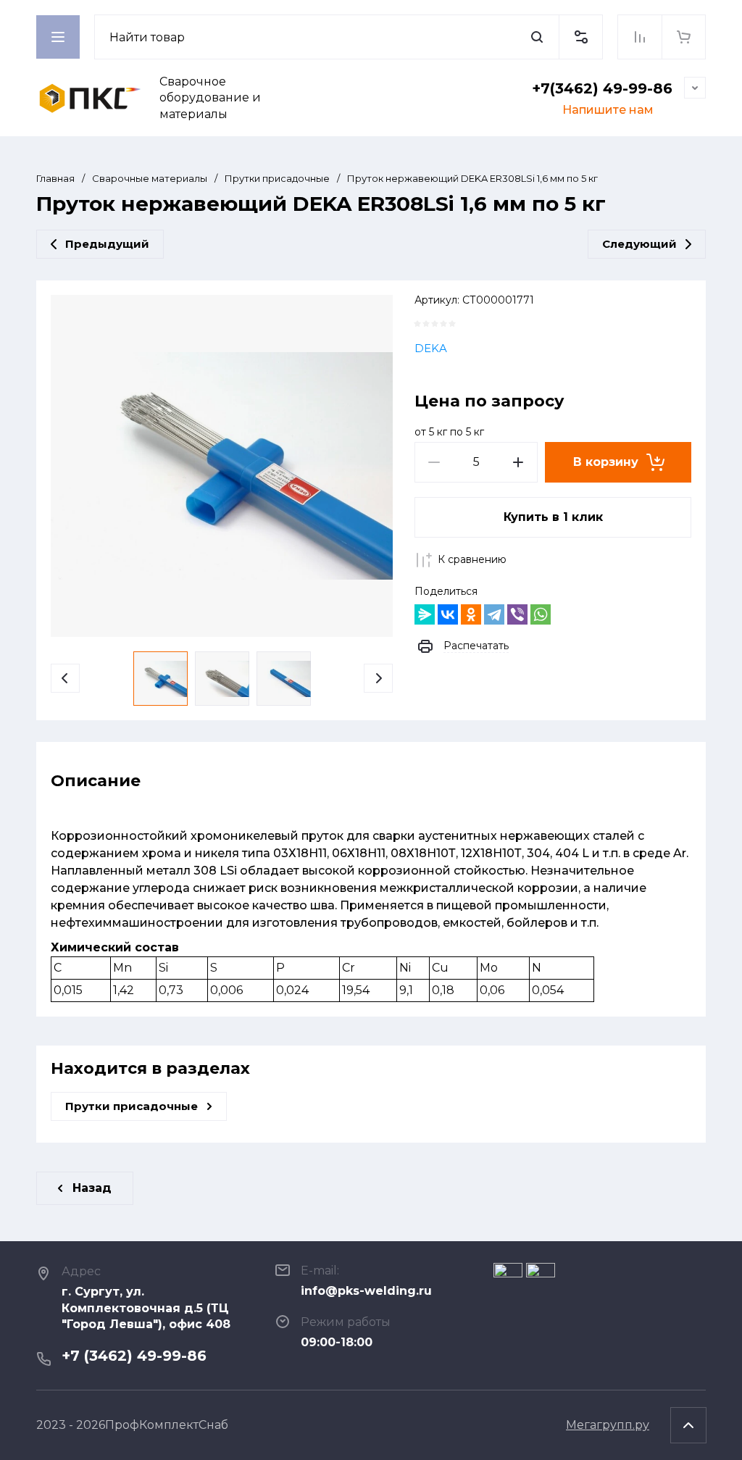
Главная (55, 178)
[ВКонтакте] (448, 614)
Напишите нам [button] (608, 110)
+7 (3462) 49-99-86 (134, 1355)
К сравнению (472, 559)
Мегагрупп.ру (607, 1425)
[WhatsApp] (540, 614)
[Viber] (517, 614)
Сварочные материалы (149, 178)
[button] (580, 37)
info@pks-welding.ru (366, 1291)
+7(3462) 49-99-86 (602, 88)
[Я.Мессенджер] (424, 614)
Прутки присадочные (277, 178)
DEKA (430, 348)
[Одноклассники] (471, 614)
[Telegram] (494, 614)
